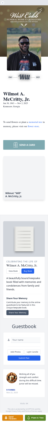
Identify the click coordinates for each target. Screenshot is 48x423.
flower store (33, 126)
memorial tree (35, 121)
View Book (13, 271)
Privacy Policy (16, 411)
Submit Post (24, 358)
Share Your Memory (17, 312)
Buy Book (28, 271)
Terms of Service (31, 411)
